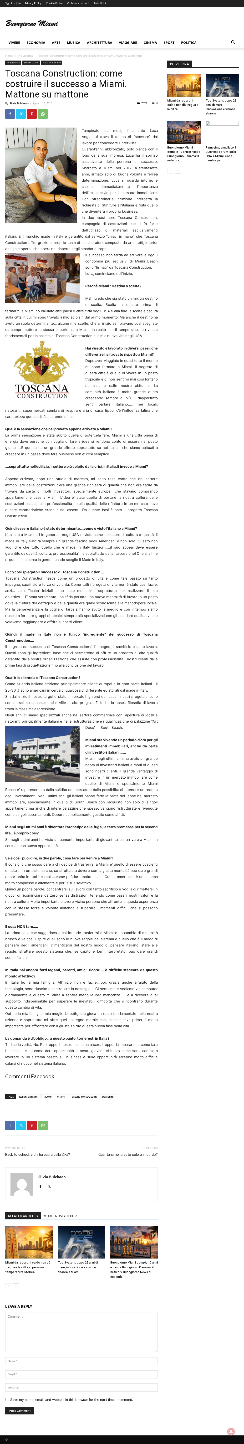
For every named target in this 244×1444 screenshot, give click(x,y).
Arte (56, 42)
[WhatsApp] (43, 114)
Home (9, 56)
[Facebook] (10, 114)
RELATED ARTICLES (23, 1216)
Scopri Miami (31, 62)
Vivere (14, 42)
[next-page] (16, 1286)
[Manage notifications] (231, 1431)
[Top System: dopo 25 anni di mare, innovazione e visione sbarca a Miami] (81, 1242)
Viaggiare (128, 42)
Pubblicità (100, 3)
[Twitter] (21, 114)
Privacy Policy (33, 3)
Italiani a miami (28, 1096)
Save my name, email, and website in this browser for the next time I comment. (71, 1400)
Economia (36, 42)
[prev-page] (8, 1286)
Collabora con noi (78, 3)
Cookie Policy (54, 3)
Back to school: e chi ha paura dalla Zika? (37, 1154)
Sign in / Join (13, 3)
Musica (73, 42)
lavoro (48, 1096)
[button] (233, 43)
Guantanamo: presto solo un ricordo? (128, 1154)
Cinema (150, 42)
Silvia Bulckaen (19, 103)
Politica (189, 42)
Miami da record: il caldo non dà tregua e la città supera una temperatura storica (27, 1267)
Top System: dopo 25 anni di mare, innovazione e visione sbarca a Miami (78, 1267)
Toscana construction (83, 1096)
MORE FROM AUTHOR (60, 1216)
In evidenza (25, 56)
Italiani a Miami (52, 62)
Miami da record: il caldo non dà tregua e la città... (182, 105)
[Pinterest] (32, 114)
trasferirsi (108, 1096)
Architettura (99, 42)
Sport (169, 42)
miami (61, 1096)
